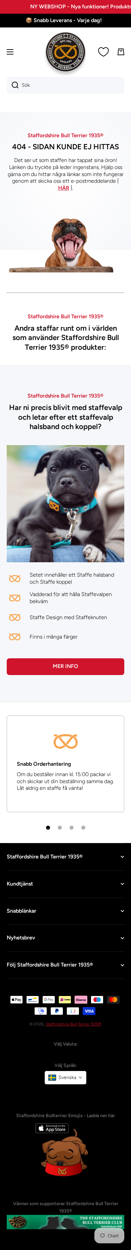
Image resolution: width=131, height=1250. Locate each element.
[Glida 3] (72, 828)
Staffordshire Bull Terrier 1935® (73, 1024)
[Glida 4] (83, 828)
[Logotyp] (65, 52)
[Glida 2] (60, 828)
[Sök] (12, 85)
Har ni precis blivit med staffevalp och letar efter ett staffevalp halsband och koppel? (65, 417)
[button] (65, 1077)
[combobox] (65, 85)
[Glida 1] (48, 828)
